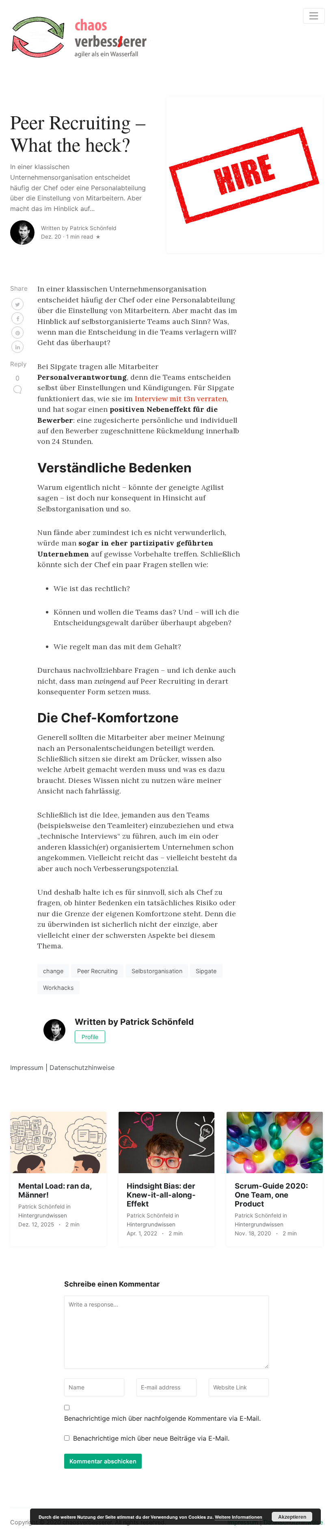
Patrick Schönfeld (42, 1206)
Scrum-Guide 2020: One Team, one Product (271, 1194)
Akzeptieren (292, 1516)
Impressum (26, 1067)
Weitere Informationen (238, 1517)
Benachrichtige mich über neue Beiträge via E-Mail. (151, 1438)
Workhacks (58, 987)
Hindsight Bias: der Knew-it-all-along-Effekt (161, 1194)
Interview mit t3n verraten (181, 398)
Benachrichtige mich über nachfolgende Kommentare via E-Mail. (162, 1418)
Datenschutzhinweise (82, 1067)
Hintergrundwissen (42, 1215)
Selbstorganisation (157, 970)
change (53, 970)
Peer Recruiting (97, 970)
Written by (78, 228)
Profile (90, 1036)
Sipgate (206, 970)
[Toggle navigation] (314, 16)
